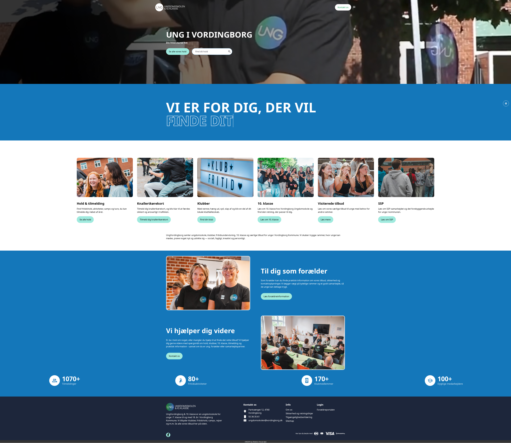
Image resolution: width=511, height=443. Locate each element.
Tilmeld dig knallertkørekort (154, 219)
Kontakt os (174, 356)
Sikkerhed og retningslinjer (299, 413)
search (229, 51)
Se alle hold (85, 219)
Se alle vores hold (177, 51)
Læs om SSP (387, 219)
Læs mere (326, 219)
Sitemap (290, 420)
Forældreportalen (326, 409)
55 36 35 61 (254, 416)
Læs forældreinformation (276, 296)
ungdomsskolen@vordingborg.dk (265, 420)
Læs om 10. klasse (269, 219)
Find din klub (206, 219)
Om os (289, 409)
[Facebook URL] (168, 435)
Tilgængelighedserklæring (299, 417)
